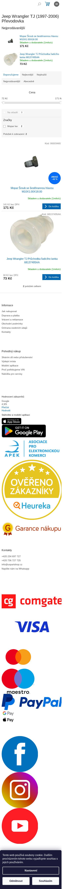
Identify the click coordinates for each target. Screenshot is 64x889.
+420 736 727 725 (11, 560)
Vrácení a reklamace (12, 319)
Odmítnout (15, 881)
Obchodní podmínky (12, 323)
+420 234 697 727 (11, 556)
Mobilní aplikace (10, 365)
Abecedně (29, 81)
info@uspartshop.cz (12, 564)
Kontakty (6, 332)
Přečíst (5, 407)
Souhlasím (45, 881)
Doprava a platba (11, 315)
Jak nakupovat (9, 311)
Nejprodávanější (11, 81)
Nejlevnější (27, 74)
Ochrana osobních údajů (14, 328)
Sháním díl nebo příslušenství (17, 357)
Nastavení (31, 870)
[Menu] (56, 4)
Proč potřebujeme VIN (13, 369)
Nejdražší (42, 74)
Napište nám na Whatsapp (15, 568)
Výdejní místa (9, 361)
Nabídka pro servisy (12, 374)
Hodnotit (6, 410)
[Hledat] (39, 4)
